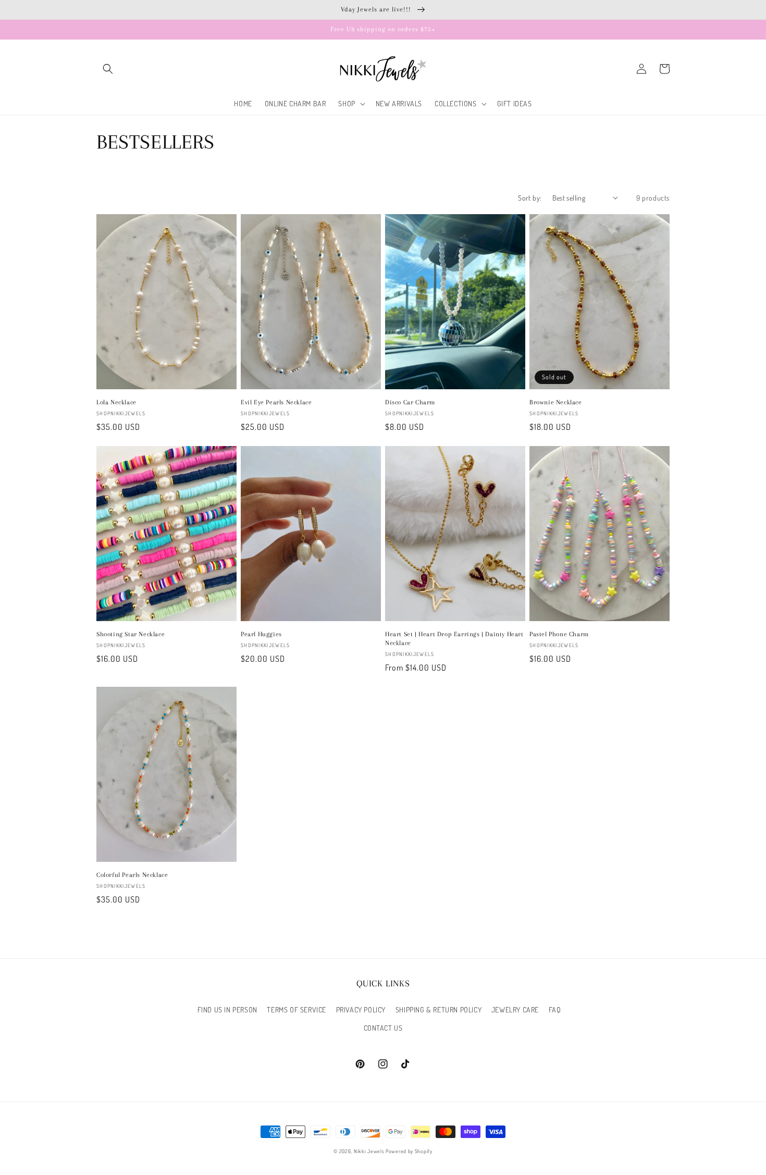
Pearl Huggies (261, 634)
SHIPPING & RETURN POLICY (438, 1009)
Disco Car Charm (410, 402)
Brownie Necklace (555, 402)
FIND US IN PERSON (227, 1009)
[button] (107, 68)
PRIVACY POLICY (361, 1009)
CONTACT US (383, 1027)
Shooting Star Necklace (130, 634)
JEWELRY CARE (515, 1009)
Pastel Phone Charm (559, 634)
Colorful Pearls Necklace (132, 875)
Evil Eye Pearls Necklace (276, 402)
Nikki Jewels (369, 1151)
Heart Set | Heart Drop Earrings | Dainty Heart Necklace (454, 638)
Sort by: (529, 197)
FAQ (555, 1009)
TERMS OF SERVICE (296, 1009)
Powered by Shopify (409, 1151)
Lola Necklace (116, 402)
